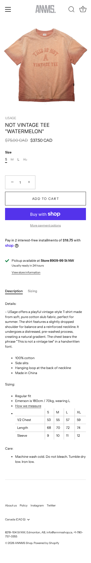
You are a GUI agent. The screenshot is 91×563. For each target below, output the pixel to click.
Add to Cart (45, 199)
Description (14, 291)
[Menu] (8, 9)
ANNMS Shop (23, 543)
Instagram (37, 505)
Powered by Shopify (46, 543)
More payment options (45, 225)
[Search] (71, 10)
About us (11, 505)
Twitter (51, 505)
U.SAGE (10, 118)
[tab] (16, 291)
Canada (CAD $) (15, 519)
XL (25, 159)
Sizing (32, 291)
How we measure (28, 406)
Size (8, 152)
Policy (24, 505)
